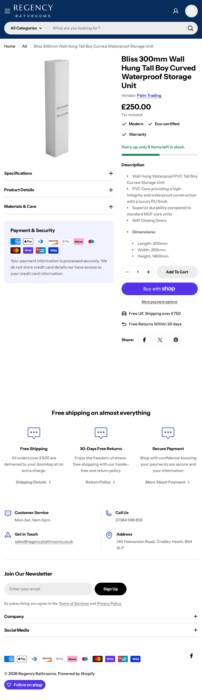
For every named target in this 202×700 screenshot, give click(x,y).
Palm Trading (149, 95)
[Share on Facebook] (144, 340)
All (24, 46)
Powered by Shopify (76, 673)
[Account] (176, 11)
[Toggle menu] (7, 11)
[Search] (190, 28)
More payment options (160, 302)
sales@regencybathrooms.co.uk (44, 541)
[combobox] (101, 28)
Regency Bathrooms (37, 673)
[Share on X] (160, 340)
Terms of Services (74, 603)
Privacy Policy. (109, 603)
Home (10, 46)
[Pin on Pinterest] (176, 340)
